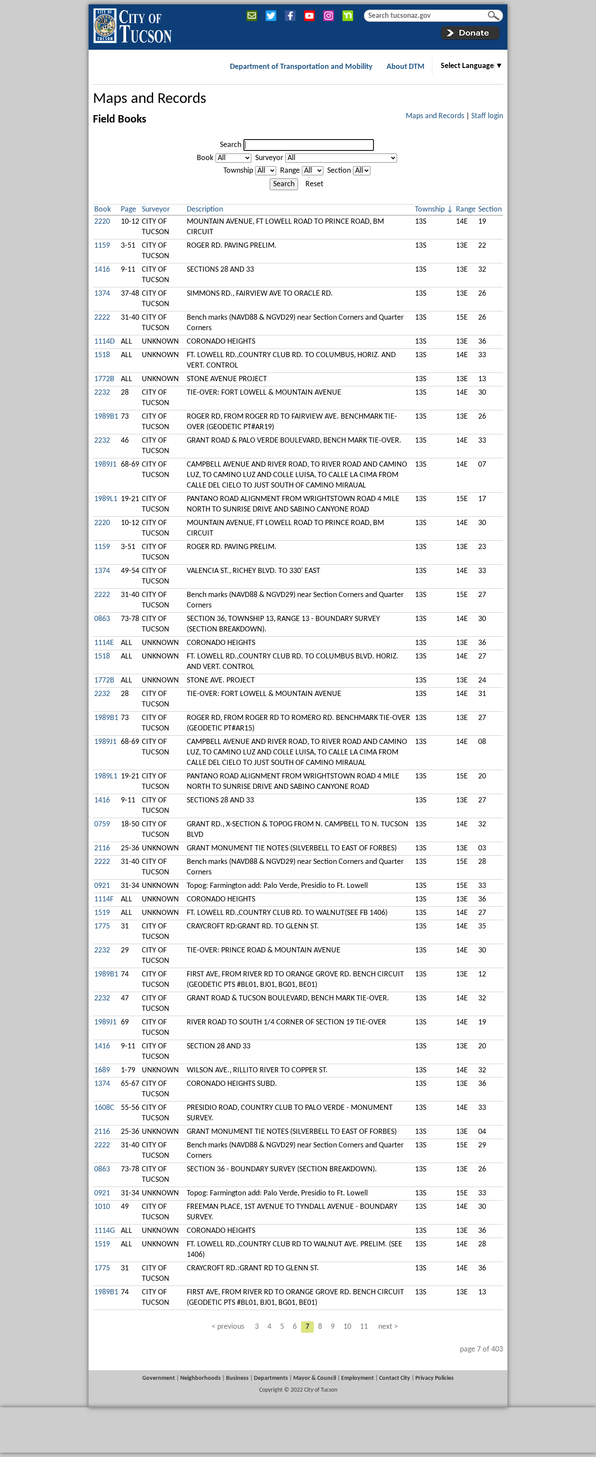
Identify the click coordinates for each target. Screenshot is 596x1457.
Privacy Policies (434, 1378)
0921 (102, 886)
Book (205, 158)
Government (158, 1378)
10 (347, 1327)
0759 (102, 824)
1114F (103, 899)
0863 (102, 619)
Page (128, 209)
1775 (102, 926)
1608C (104, 1108)
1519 (102, 913)
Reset (314, 184)
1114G (104, 1231)
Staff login (487, 116)
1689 (102, 1070)
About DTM (406, 67)
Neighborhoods (200, 1378)
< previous (228, 1327)
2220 (102, 221)
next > (388, 1327)
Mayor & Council (314, 1378)
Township (238, 170)
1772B (104, 379)
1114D (104, 341)
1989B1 (106, 416)
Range (290, 170)
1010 (102, 1207)
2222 (102, 317)
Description (205, 209)
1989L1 (105, 499)
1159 (102, 245)
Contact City (394, 1378)
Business (237, 1378)
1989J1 (105, 464)
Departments (271, 1378)
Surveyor (269, 158)
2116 (102, 848)
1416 (102, 269)
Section (339, 170)
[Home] (132, 24)
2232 (102, 392)
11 (364, 1327)
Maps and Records (149, 99)
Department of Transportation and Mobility (301, 67)
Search (230, 145)
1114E (104, 643)
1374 (102, 293)
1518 (102, 355)
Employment (357, 1378)
